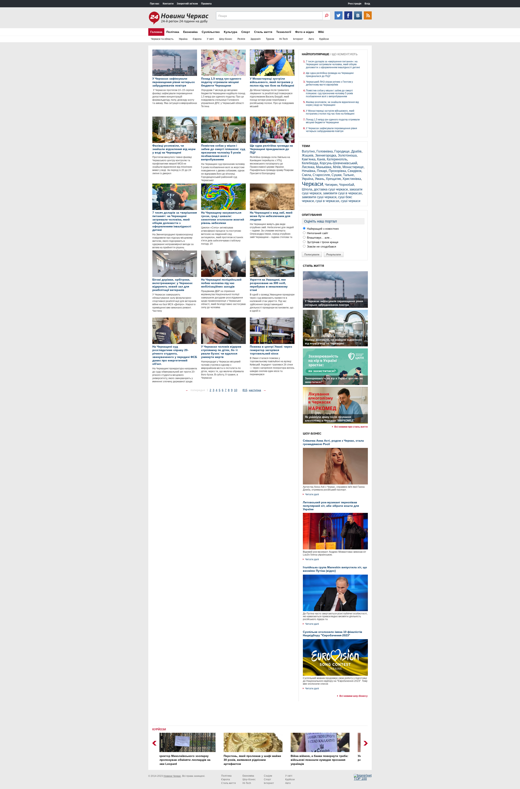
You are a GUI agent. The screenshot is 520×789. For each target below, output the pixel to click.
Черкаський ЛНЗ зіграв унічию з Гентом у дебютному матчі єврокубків (329, 83)
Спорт (245, 32)
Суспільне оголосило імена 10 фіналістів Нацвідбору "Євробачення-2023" (332, 633)
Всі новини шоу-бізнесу (353, 696)
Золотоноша (347, 155)
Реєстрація (354, 3)
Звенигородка (325, 155)
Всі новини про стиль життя (351, 427)
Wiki (321, 32)
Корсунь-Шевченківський (338, 163)
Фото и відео (304, 32)
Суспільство (211, 32)
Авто (311, 39)
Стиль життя (263, 32)
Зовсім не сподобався (321, 246)
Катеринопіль (337, 159)
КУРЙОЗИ (159, 729)
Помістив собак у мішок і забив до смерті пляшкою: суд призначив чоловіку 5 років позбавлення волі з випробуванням (329, 93)
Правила (206, 3)
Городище (342, 151)
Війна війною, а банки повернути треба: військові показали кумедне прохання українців (259, 759)
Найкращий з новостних (322, 228)
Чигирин (331, 184)
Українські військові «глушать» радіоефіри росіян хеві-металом (321, 758)
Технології (283, 32)
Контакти (168, 3)
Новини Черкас (172, 776)
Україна (183, 39)
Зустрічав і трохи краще (322, 242)
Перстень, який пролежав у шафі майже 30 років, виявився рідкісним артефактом (192, 759)
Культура (230, 32)
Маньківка (323, 167)
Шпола (307, 189)
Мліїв (337, 167)
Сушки (336, 175)
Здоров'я (255, 39)
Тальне (348, 175)
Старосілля (321, 175)
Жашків (307, 155)
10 (235, 390)
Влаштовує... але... (319, 237)
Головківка (324, 151)
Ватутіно (308, 151)
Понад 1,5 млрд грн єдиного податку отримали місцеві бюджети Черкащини (333, 121)
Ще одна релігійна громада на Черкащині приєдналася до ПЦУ (330, 74)
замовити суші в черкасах (342, 193)
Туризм (270, 39)
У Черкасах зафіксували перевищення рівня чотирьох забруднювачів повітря (331, 130)
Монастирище (353, 167)
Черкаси (312, 184)
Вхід (367, 3)
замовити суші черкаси (319, 197)
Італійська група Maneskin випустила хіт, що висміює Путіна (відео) (335, 569)
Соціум (268, 775)
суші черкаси (350, 201)
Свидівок (354, 171)
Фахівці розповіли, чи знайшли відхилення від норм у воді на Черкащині (332, 103)
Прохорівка (337, 171)
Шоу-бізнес (225, 39)
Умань (319, 178)
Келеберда (310, 163)
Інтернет (298, 39)
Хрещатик (333, 178)
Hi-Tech (283, 39)
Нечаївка (308, 171)
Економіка (190, 32)
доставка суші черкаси (331, 189)
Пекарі (322, 171)
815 (245, 390)
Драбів (356, 151)
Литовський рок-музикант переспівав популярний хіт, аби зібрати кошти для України (331, 506)
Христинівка (351, 178)
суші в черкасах (327, 201)
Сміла (306, 175)
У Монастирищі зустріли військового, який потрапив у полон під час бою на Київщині (330, 112)
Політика (172, 32)
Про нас (154, 3)
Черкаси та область (162, 39)
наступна (255, 390)
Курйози (324, 39)
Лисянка (308, 167)
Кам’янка (308, 159)
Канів (321, 159)
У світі (210, 39)
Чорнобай (346, 184)
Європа (197, 39)
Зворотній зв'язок (187, 3)
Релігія (241, 39)
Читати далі (312, 494)
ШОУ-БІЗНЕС (312, 433)
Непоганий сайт (317, 233)
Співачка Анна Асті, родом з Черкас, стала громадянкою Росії (333, 442)
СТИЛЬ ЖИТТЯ (313, 265)
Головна (156, 32)
